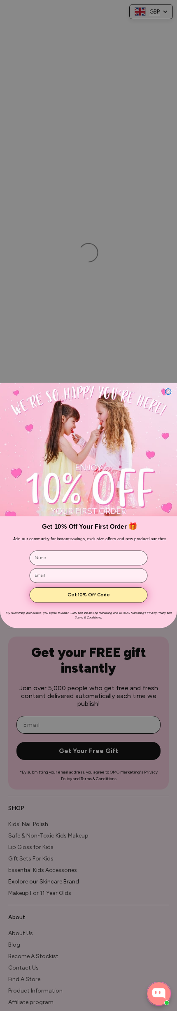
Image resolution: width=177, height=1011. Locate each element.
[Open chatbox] (158, 993)
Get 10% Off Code (88, 595)
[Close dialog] (168, 392)
